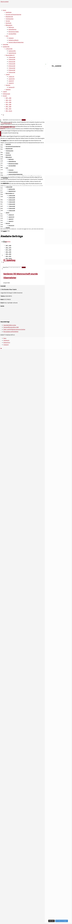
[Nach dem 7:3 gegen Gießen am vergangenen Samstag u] (51, 848)
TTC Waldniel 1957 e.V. (7, 127)
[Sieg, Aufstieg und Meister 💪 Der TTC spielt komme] (64, 501)
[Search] (3, 262)
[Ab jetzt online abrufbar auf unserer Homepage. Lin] (51, 84)
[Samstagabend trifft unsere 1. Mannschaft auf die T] (64, 663)
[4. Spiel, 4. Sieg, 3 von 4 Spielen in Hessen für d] (64, 703)
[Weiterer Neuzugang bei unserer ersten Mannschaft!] (51, 376)
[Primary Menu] (0, 133)
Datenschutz (6, 342)
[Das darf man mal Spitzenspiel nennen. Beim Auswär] (51, 474)
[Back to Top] (1, 348)
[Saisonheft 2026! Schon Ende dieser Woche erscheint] (64, 86)
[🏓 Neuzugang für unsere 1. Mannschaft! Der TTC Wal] (64, 597)
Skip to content (5, 1)
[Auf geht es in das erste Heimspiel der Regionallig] (51, 781)
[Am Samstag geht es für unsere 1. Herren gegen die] (64, 895)
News (4, 338)
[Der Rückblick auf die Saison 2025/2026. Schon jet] (64, 115)
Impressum (6, 340)
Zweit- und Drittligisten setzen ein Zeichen (14, 329)
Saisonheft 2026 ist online (9, 325)
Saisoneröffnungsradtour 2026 (11, 327)
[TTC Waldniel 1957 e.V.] (6, 123)
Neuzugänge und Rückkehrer (10, 331)
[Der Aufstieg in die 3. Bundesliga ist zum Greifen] (51, 653)
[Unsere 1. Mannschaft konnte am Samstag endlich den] (51, 884)
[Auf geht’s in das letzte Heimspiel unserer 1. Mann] (64, 344)
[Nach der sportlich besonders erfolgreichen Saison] (51, 207)
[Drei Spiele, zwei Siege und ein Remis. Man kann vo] (64, 786)
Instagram (6, 344)
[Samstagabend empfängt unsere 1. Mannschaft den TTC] (51, 599)
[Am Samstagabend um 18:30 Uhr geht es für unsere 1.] (64, 848)
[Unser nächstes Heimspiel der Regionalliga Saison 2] (51, 718)
